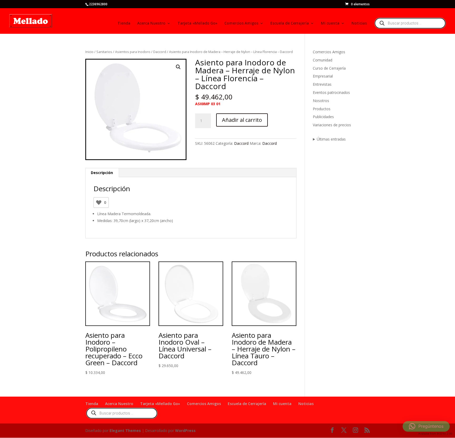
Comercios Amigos (241, 23)
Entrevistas (322, 84)
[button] (178, 67)
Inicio (89, 51)
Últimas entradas (331, 139)
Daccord (159, 51)
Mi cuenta (330, 23)
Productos (321, 108)
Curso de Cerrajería (329, 68)
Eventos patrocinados (331, 92)
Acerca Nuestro (151, 23)
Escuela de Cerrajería (289, 23)
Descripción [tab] (102, 172)
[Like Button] (99, 202)
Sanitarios (104, 51)
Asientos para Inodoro (132, 51)
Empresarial (323, 76)
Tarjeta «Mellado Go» (197, 23)
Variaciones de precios (332, 124)
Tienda (123, 23)
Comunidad (322, 59)
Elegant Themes (125, 430)
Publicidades (323, 116)
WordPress (185, 430)
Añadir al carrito (242, 119)
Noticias (359, 23)
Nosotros (321, 100)
